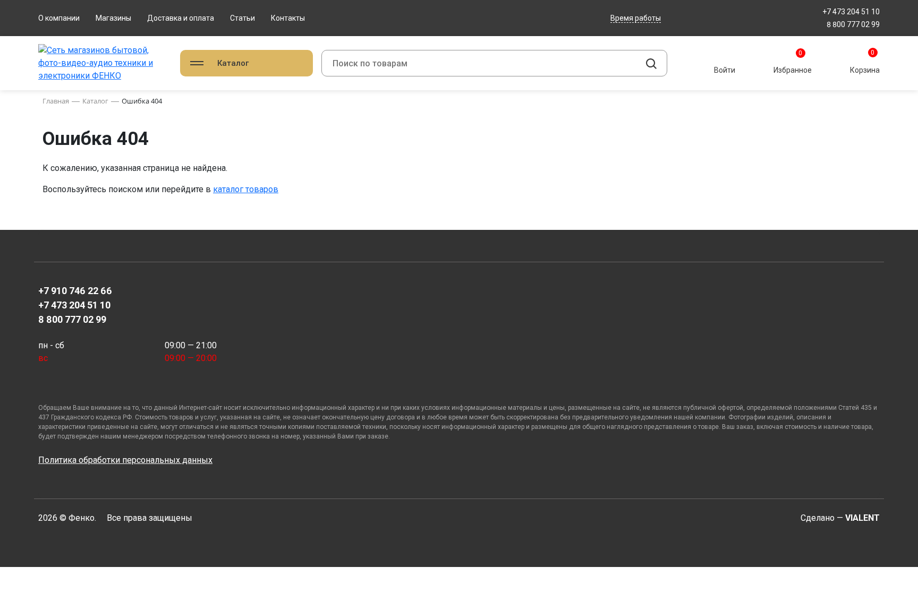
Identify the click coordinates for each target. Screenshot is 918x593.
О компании (59, 18)
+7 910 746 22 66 (75, 290)
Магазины (113, 18)
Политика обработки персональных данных (125, 460)
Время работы (635, 18)
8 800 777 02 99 (853, 24)
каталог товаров (245, 189)
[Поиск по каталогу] (651, 63)
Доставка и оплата (180, 18)
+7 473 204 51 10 (851, 11)
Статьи (242, 18)
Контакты (288, 18)
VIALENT (862, 518)
